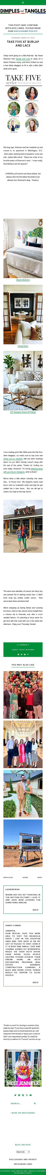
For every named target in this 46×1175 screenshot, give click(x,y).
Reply (36, 910)
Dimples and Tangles (26, 1171)
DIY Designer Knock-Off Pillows (23, 412)
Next (40, 877)
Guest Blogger (26, 650)
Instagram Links (23, 1164)
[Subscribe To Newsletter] (25, 654)
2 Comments (23, 645)
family (15, 650)
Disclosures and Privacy (23, 1159)
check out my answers (13, 458)
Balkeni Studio (24, 1173)
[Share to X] (21, 654)
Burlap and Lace (23, 58)
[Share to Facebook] (18, 654)
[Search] (35, 1103)
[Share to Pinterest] (27, 654)
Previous (8, 877)
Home (25, 877)
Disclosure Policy (25, 31)
